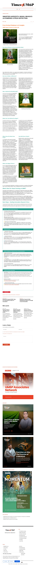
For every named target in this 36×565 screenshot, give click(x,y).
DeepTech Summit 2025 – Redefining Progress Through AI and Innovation (26, 300)
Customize (5, 561)
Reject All (11, 561)
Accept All (17, 561)
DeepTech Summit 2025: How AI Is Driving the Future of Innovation (9, 300)
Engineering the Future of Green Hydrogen (16, 311)
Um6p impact (18, 294)
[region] (11, 557)
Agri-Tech (4, 294)
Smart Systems (13, 294)
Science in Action (5, 13)
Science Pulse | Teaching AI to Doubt (6, 311)
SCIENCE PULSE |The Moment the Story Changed (10, 519)
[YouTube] (21, 562)
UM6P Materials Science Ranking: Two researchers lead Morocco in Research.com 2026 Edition (16, 516)
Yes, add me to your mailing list (7, 333)
